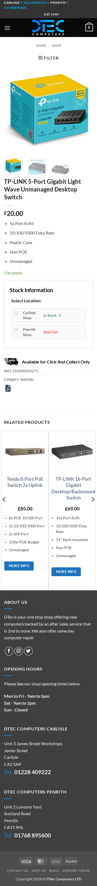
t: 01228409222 (33, 3)
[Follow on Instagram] (18, 651)
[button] (7, 27)
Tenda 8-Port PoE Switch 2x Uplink (25, 482)
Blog (54, 871)
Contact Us (17, 871)
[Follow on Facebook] (9, 651)
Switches (27, 379)
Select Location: (26, 300)
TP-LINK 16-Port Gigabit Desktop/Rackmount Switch (73, 488)
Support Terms (76, 871)
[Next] (84, 110)
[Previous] (13, 110)
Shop (56, 45)
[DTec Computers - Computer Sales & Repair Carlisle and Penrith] (48, 27)
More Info (19, 566)
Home (41, 45)
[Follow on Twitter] (28, 651)
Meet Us (39, 871)
